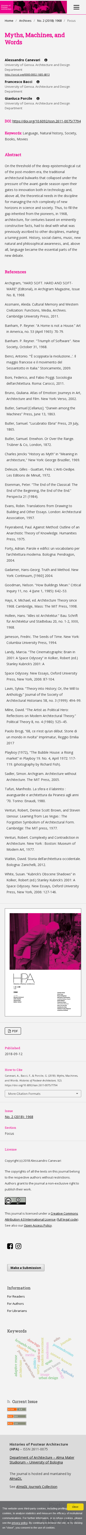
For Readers (16, 1296)
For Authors (15, 1303)
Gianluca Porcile (19, 98)
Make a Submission (26, 1268)
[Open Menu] (76, 7)
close (75, 1506)
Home (9, 20)
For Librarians (17, 1311)
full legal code (67, 1219)
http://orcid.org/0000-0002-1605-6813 (27, 74)
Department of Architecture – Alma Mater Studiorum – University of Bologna (42, 1459)
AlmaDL (16, 1478)
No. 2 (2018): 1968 (49, 20)
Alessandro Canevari (23, 60)
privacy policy (19, 1522)
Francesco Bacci (19, 81)
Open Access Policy (38, 1225)
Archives (25, 20)
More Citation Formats (24, 1093)
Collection (36, 1486)
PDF (14, 1031)
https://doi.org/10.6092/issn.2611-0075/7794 (46, 121)
